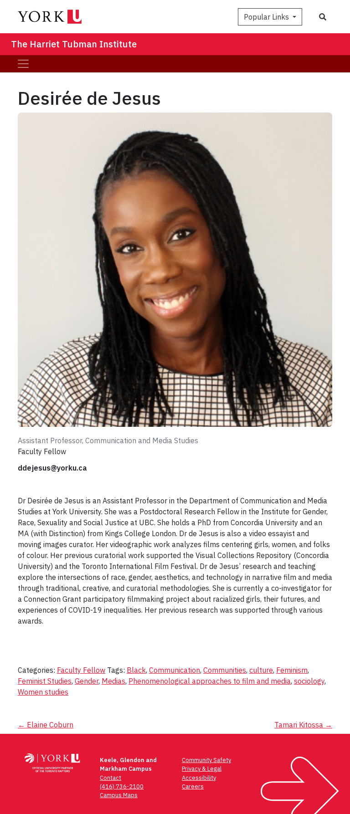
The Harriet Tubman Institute (74, 44)
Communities (224, 670)
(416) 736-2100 (122, 786)
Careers (193, 786)
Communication (174, 670)
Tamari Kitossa (303, 724)
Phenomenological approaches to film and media (210, 681)
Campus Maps (119, 795)
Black (136, 670)
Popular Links (267, 16)
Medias (113, 681)
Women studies (43, 691)
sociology (309, 681)
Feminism (292, 670)
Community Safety (206, 760)
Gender (86, 681)
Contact (110, 778)
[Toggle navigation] (23, 63)
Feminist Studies (45, 681)
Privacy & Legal (201, 769)
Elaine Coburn (45, 724)
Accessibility (199, 778)
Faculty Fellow (81, 670)
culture (261, 670)
